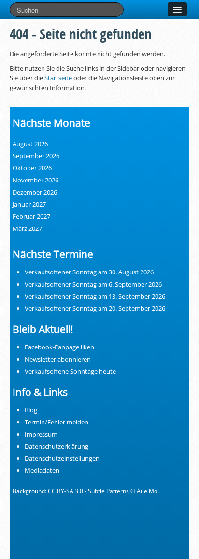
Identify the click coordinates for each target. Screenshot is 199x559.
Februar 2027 (31, 216)
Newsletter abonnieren (58, 359)
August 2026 (30, 143)
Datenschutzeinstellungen (62, 458)
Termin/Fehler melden (56, 422)
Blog (31, 410)
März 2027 (27, 228)
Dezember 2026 (35, 192)
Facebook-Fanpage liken (59, 347)
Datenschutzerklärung (56, 446)
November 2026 (35, 180)
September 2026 (36, 155)
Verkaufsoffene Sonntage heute (70, 371)
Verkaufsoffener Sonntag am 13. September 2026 (95, 296)
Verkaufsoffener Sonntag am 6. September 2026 (93, 284)
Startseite (58, 78)
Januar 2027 (29, 204)
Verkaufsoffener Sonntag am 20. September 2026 (95, 308)
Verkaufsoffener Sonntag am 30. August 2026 (89, 272)
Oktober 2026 (32, 168)
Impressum (41, 434)
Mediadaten (42, 470)
